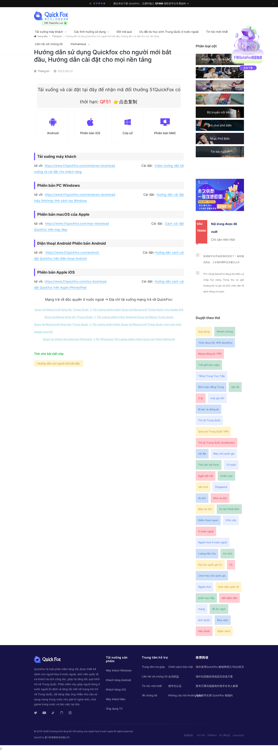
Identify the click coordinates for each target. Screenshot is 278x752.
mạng (201, 608)
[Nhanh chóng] (58, 15)
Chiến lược (226, 475)
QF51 (105, 101)
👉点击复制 (125, 101)
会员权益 (173, 676)
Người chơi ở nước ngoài (212, 542)
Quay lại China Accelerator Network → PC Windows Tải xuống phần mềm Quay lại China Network (109, 339)
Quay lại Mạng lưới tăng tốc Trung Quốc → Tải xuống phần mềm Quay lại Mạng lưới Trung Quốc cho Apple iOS (109, 309)
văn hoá (203, 486)
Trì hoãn (231, 464)
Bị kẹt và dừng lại (208, 409)
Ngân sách (223, 631)
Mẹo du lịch (205, 509)
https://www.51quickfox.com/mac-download (77, 223)
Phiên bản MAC (165, 133)
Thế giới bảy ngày (209, 364)
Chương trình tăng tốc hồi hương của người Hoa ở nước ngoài (81, 731)
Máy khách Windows (118, 670)
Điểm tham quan (208, 520)
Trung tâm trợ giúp (153, 666)
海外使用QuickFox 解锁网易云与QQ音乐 (220, 666)
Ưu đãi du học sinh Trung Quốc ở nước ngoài (169, 31)
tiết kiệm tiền (229, 597)
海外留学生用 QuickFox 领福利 (214, 695)
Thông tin (43, 71)
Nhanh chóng (225, 331)
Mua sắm (222, 620)
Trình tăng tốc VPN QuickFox (215, 342)
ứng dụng (204, 331)
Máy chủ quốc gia (224, 453)
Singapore (221, 486)
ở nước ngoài (206, 531)
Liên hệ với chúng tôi (49, 44)
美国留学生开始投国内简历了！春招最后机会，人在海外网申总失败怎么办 (223, 259)
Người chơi (204, 586)
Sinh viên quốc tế (228, 586)
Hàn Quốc (204, 631)
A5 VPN (201, 735)
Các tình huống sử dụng (90, 31)
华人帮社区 (224, 735)
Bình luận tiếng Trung (211, 386)
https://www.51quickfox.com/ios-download (75, 281)
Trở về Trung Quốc (209, 420)
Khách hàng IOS (116, 689)
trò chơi (227, 553)
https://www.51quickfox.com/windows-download (80, 165)
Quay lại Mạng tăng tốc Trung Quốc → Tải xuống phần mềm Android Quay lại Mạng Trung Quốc (109, 317)
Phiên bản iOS (90, 133)
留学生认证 (175, 685)
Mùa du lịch (220, 498)
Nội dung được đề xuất (224, 228)
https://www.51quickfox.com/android (73, 252)
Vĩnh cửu (230, 520)
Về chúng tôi (149, 695)
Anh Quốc (204, 620)
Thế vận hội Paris (208, 464)
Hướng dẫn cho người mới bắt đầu (58, 363)
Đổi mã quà (124, 31)
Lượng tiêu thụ (207, 553)
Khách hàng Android (118, 680)
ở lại (200, 398)
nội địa (202, 453)
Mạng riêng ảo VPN (209, 353)
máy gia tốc (217, 398)
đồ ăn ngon (219, 608)
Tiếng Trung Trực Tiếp (211, 376)
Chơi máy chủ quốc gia (212, 575)
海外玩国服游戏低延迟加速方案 (214, 676)
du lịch (202, 498)
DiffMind (212, 735)
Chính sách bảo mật (180, 666)
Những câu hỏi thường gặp (185, 695)
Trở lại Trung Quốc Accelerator (216, 442)
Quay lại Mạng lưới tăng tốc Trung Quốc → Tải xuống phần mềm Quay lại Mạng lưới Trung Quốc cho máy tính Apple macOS (107, 328)
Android (53, 133)
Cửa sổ (128, 133)
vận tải (235, 386)
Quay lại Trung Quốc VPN (213, 431)
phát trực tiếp (206, 597)
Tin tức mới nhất (217, 31)
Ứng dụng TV (114, 708)
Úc (231, 564)
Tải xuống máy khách (49, 31)
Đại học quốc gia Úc (210, 564)
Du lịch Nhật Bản (229, 509)
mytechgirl (238, 735)
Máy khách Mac (116, 699)
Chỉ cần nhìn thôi (223, 239)
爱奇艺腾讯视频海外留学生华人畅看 (217, 685)
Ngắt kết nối (205, 475)
